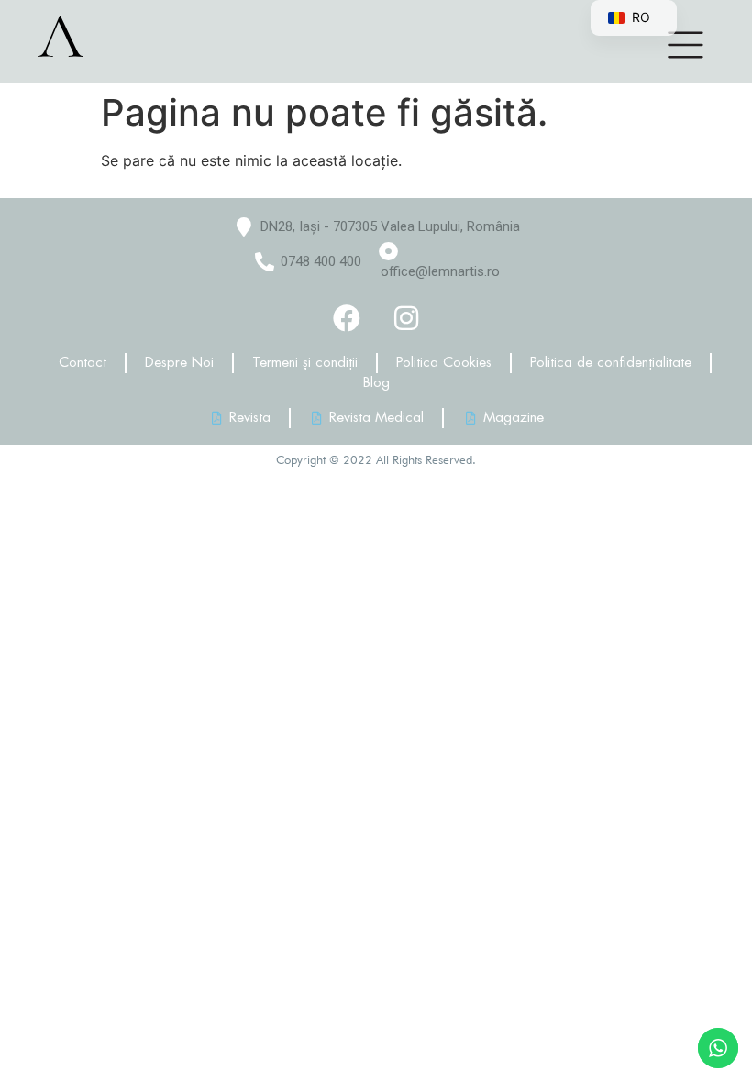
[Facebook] (346, 318)
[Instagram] (406, 318)
